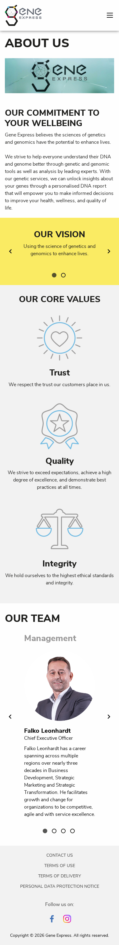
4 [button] (73, 832)
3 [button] (64, 832)
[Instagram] (67, 918)
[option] (59, 251)
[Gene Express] (23, 14)
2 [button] (64, 276)
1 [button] (55, 276)
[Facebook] (51, 918)
